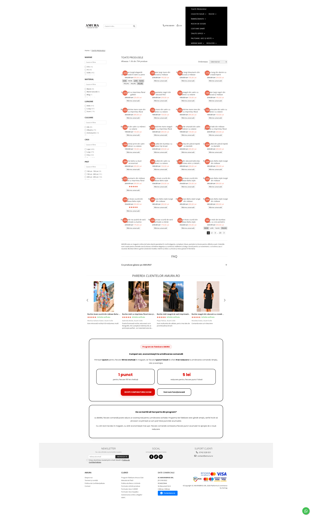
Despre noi (89, 477)
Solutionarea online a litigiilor (131, 495)
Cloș (88, 155)
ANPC (123, 497)
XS (88, 70)
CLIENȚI (124, 472)
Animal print (91, 133)
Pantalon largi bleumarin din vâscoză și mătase (188, 73)
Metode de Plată (127, 480)
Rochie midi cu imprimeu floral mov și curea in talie (143, 314)
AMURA (88, 472)
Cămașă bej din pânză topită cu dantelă (188, 145)
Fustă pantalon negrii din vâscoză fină (160, 93)
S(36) (89, 72)
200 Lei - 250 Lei (92, 177)
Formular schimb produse (130, 486)
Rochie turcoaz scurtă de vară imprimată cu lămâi (160, 220)
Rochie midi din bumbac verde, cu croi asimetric (215, 220)
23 (220, 233)
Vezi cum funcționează (174, 392)
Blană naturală (92, 92)
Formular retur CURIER (129, 489)
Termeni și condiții (91, 480)
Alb (88, 127)
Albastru (90, 130)
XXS (88, 67)
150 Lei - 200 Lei (92, 174)
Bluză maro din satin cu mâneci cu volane (160, 110)
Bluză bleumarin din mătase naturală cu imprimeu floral (133, 179)
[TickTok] (156, 457)
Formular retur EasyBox (129, 492)
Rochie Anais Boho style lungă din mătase (215, 162)
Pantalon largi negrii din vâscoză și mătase (215, 93)
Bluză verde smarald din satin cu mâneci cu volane (188, 127)
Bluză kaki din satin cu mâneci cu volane (133, 127)
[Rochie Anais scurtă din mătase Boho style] (104, 296)
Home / (88, 50)
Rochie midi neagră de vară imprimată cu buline (177, 314)
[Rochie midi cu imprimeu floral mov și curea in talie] (138, 296)
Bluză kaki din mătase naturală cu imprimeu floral (215, 127)
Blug (88, 95)
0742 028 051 (205, 452)
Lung (89, 109)
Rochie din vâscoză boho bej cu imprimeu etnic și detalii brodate (188, 162)
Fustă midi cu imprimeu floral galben (133, 93)
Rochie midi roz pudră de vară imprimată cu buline (133, 220)
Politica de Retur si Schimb (130, 483)
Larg (88, 152)
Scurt (89, 111)
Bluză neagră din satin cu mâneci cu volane (188, 93)
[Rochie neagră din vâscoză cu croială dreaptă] (208, 296)
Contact (87, 486)
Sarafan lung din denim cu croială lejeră (215, 73)
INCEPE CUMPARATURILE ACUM (137, 392)
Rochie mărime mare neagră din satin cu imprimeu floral (160, 127)
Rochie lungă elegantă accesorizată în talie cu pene (133, 73)
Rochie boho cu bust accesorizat (133, 162)
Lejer (88, 149)
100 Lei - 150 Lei (92, 171)
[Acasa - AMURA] (92, 26)
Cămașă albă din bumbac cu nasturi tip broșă (160, 145)
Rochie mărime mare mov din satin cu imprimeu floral (188, 110)
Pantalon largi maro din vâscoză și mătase (160, 73)
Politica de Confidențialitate (95, 483)
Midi (88, 106)
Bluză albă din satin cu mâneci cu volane (160, 162)
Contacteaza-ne (169, 493)
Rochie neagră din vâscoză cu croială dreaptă (210, 314)
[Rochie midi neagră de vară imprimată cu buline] (173, 296)
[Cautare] (134, 26)
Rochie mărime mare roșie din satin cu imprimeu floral (133, 110)
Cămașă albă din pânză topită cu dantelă (215, 145)
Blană (89, 89)
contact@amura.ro (205, 456)
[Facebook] (151, 457)
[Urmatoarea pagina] (223, 232)
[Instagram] (161, 457)
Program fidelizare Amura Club (132, 477)
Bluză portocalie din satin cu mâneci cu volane (215, 110)
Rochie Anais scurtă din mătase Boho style (160, 179)
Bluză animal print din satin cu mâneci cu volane (133, 145)
